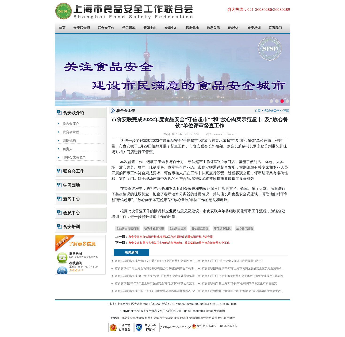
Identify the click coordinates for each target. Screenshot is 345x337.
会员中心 (171, 28)
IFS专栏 (234, 28)
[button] (271, 101)
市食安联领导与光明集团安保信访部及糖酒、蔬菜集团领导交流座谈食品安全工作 (179, 242)
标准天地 (192, 28)
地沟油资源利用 (154, 228)
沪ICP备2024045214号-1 (176, 327)
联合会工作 (106, 28)
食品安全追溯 (177, 228)
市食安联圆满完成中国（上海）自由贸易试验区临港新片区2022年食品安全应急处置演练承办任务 (176, 291)
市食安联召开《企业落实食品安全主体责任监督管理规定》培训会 (243, 276)
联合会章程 (71, 132)
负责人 (68, 149)
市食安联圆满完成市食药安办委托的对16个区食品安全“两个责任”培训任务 (161, 261)
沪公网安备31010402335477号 (216, 326)
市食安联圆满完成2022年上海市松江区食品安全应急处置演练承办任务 (159, 276)
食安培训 (254, 28)
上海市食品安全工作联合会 (125, 11)
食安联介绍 (81, 28)
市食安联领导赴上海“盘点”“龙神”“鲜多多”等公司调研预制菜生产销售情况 (247, 291)
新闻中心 (150, 28)
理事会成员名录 (74, 157)
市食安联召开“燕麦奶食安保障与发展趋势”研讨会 (232, 261)
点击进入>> (76, 270)
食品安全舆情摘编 (127, 228)
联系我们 (275, 28)
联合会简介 (71, 123)
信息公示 (213, 28)
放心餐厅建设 (244, 228)
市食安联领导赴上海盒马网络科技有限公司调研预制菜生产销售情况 (157, 268)
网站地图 (219, 311)
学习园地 (128, 28)
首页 (62, 28)
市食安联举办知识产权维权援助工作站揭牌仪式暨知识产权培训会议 (170, 236)
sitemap (208, 311)
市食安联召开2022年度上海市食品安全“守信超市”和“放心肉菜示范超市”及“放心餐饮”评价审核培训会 (177, 283)
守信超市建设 (222, 228)
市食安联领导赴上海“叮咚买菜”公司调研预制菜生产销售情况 (239, 283)
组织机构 (69, 140)
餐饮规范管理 (200, 228)
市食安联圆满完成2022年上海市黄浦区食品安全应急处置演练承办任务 (246, 268)
